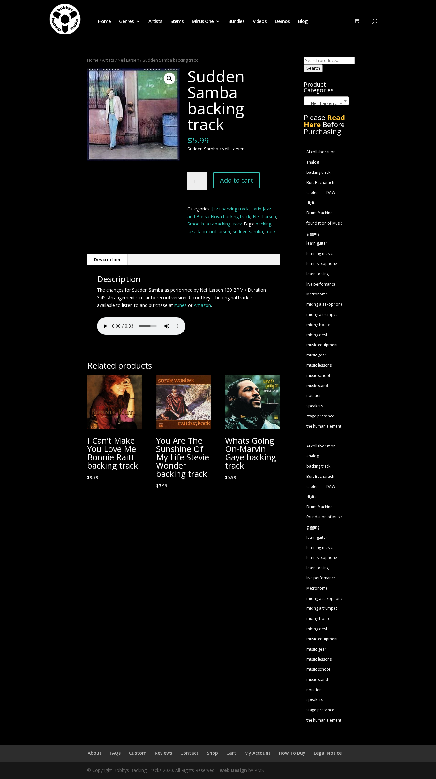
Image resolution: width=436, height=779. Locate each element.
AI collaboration (320, 152)
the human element (323, 426)
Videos (260, 21)
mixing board (318, 324)
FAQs (115, 753)
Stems (177, 21)
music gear (316, 355)
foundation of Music (324, 223)
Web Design (233, 770)
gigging (312, 233)
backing (263, 224)
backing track (318, 172)
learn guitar (316, 243)
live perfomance (321, 284)
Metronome (317, 294)
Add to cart (236, 180)
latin (202, 231)
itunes (180, 305)
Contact (189, 753)
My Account (257, 753)
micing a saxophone (324, 304)
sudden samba (248, 231)
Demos (282, 21)
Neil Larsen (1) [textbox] (324, 103)
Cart (231, 753)
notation (314, 395)
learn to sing (317, 274)
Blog (303, 21)
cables (312, 192)
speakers (314, 406)
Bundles (236, 21)
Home (104, 21)
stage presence (320, 416)
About (94, 753)
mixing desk (317, 335)
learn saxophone (321, 263)
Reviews (163, 753)
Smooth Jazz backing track (214, 224)
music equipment (322, 344)
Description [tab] (107, 259)
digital (312, 202)
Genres (126, 21)
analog (312, 162)
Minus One (203, 21)
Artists (155, 21)
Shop (212, 753)
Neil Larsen (128, 60)
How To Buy (292, 753)
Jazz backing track (230, 209)
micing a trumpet (321, 314)
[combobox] (326, 100)
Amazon (202, 305)
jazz (191, 231)
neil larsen (219, 231)
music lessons (319, 365)
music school (318, 375)
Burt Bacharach (320, 182)
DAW (330, 192)
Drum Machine (319, 213)
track (271, 231)
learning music (319, 253)
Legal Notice (328, 753)
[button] (169, 78)
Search (313, 68)
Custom (138, 753)
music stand (317, 385)
